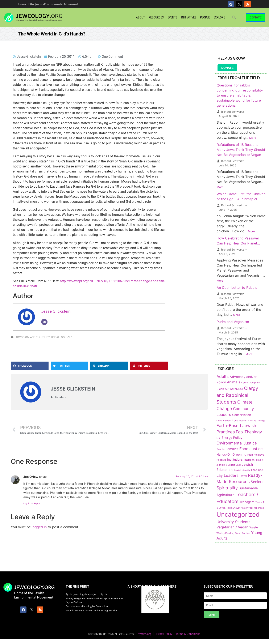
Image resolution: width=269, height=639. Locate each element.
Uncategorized (61, 337)
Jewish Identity (242, 470)
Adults (222, 376)
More (252, 137)
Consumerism (223, 420)
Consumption (239, 420)
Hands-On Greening (231, 454)
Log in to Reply (31, 503)
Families (231, 449)
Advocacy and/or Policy (33, 337)
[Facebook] (231, 4)
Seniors (257, 482)
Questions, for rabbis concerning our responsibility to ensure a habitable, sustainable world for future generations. (240, 95)
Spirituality (227, 487)
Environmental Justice (236, 443)
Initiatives (188, 17)
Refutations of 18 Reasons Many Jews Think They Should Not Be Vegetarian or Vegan (241, 149)
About (140, 17)
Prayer (243, 475)
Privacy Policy (163, 633)
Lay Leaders (227, 475)
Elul (218, 437)
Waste (253, 527)
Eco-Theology (249, 431)
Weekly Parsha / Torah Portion (233, 533)
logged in (39, 527)
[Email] (44, 322)
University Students (233, 522)
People (205, 17)
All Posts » (58, 397)
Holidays (221, 459)
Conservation (241, 415)
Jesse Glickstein (56, 311)
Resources (156, 17)
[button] (234, 17)
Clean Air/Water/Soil (229, 389)
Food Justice (251, 448)
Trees (258, 502)
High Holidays (255, 454)
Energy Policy (232, 438)
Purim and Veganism (233, 322)
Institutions (235, 459)
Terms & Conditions (187, 633)
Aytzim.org (145, 633)
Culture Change (256, 420)
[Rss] (247, 4)
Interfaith (249, 459)
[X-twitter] (239, 4)
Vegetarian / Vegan (232, 527)
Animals (233, 382)
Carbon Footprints (251, 382)
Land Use (257, 470)
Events (172, 17)
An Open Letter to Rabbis (237, 287)
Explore (219, 17)
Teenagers (246, 502)
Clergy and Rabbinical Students (237, 395)
